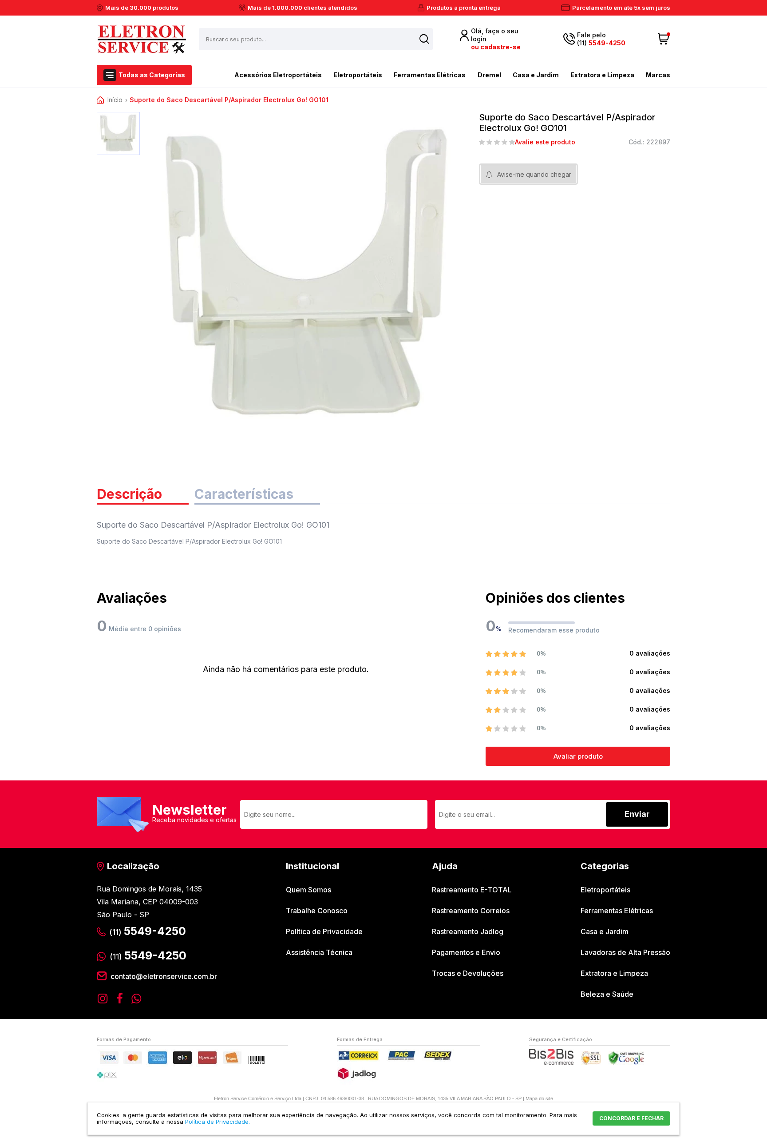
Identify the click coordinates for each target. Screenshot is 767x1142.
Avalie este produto (545, 142)
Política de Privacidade (324, 931)
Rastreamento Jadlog (467, 931)
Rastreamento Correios (471, 910)
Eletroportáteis (357, 75)
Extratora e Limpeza (602, 75)
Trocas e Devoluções (467, 973)
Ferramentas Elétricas (430, 75)
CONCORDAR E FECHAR (631, 1118)
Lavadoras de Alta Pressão (625, 952)
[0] (663, 39)
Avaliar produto (578, 756)
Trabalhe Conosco (317, 910)
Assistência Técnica (319, 952)
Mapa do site (539, 1098)
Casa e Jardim (536, 75)
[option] (118, 133)
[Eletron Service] (141, 39)
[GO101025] (118, 133)
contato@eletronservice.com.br (164, 976)
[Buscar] (424, 39)
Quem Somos (308, 889)
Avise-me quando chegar (534, 174)
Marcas (658, 75)
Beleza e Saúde (607, 994)
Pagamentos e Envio (466, 952)
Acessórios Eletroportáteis (278, 75)
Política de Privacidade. (217, 1121)
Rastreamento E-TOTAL (472, 889)
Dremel (489, 75)
